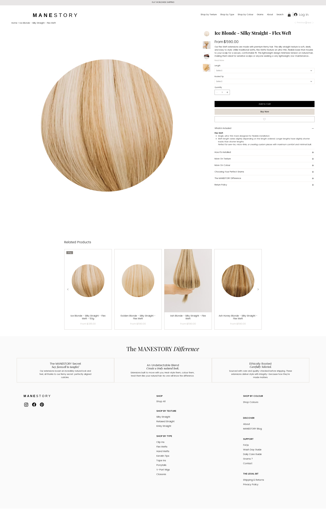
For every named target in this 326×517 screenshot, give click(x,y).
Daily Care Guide (252, 454)
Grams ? (248, 458)
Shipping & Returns (253, 479)
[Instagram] (26, 404)
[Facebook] (34, 404)
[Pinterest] (42, 404)
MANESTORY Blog (252, 428)
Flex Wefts (161, 446)
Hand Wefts (162, 451)
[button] (289, 15)
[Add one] (227, 92)
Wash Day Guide (252, 449)
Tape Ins (161, 460)
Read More (219, 60)
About (246, 424)
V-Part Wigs (163, 469)
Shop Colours (250, 402)
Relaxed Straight (165, 421)
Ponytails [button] (161, 465)
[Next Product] (258, 289)
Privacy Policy (250, 484)
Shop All (160, 401)
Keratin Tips (162, 455)
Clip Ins (160, 442)
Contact (247, 463)
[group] (163, 289)
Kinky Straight (163, 426)
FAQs (246, 445)
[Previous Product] (67, 289)
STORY (56, 15)
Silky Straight (163, 416)
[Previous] (110, 2)
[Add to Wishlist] (265, 119)
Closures (161, 474)
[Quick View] (138, 280)
